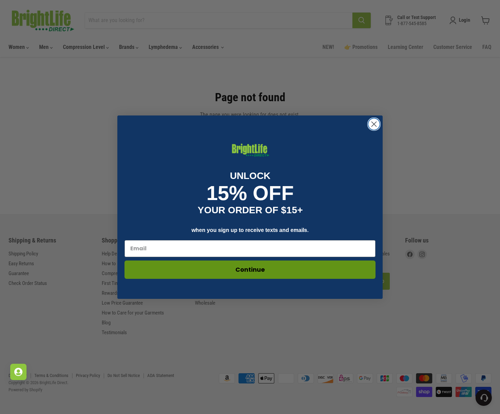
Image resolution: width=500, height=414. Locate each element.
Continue (250, 269)
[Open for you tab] (18, 372)
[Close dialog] (374, 124)
